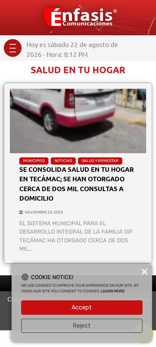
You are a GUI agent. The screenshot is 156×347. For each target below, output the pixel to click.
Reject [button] (81, 325)
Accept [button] (82, 307)
